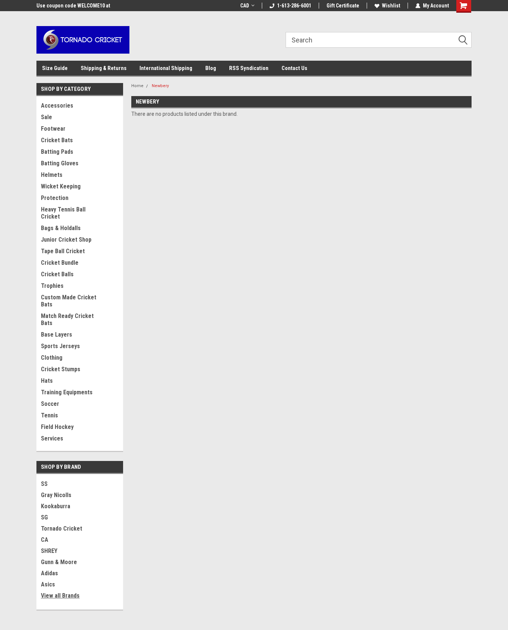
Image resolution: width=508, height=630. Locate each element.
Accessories (57, 105)
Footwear (53, 128)
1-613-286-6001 (294, 6)
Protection (54, 197)
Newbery (160, 85)
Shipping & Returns (103, 68)
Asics (48, 584)
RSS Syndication (249, 68)
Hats (47, 380)
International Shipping (165, 68)
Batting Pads (57, 151)
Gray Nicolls (56, 495)
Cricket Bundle (59, 262)
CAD (244, 6)
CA (44, 539)
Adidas (49, 573)
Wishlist (391, 6)
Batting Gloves (59, 163)
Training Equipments (67, 392)
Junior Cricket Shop (66, 239)
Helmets (51, 174)
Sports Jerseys (60, 346)
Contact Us (294, 68)
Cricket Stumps (60, 369)
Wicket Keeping (61, 186)
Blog (210, 68)
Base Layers (56, 334)
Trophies (52, 285)
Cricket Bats (57, 140)
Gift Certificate (343, 6)
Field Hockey (57, 426)
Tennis (49, 415)
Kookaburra (55, 506)
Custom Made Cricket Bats (68, 301)
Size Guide (55, 68)
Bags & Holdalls (61, 228)
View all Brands (60, 595)
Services (52, 438)
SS (44, 483)
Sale (46, 117)
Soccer (50, 403)
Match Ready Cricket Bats (67, 319)
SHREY (49, 550)
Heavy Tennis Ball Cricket (63, 213)
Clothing (51, 357)
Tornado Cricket (61, 528)
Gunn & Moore (59, 562)
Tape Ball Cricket (63, 251)
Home (137, 85)
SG (44, 517)
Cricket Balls (57, 274)
